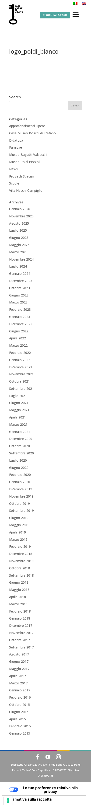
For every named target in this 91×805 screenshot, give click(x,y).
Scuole (14, 183)
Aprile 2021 (17, 417)
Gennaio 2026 (19, 209)
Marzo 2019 (18, 539)
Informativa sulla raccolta (29, 799)
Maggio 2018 (19, 589)
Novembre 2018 (21, 561)
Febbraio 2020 (20, 474)
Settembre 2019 (21, 510)
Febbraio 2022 (20, 352)
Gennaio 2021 (19, 431)
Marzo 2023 (18, 302)
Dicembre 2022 (20, 324)
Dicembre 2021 (20, 367)
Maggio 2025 (19, 245)
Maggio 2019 (19, 525)
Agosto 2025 (19, 223)
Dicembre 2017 (20, 625)
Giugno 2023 (18, 295)
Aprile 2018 (17, 597)
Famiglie (15, 147)
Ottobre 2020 (19, 446)
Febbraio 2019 (20, 546)
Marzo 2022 (18, 345)
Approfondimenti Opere (27, 126)
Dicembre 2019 (20, 489)
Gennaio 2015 (19, 733)
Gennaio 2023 (19, 316)
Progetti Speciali (21, 176)
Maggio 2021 (19, 410)
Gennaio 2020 (19, 482)
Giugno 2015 (18, 712)
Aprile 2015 (17, 719)
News (13, 169)
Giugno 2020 (18, 467)
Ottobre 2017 (19, 640)
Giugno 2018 (18, 582)
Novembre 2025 (21, 216)
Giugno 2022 (18, 331)
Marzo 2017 (18, 683)
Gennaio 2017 (19, 690)
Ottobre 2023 (19, 288)
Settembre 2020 (21, 453)
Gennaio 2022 (19, 360)
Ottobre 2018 (19, 568)
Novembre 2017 (21, 633)
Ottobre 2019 (19, 503)
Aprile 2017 (17, 676)
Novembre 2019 (21, 496)
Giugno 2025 (18, 237)
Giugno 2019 (18, 518)
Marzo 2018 (18, 604)
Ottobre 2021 (19, 381)
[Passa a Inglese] (84, 3)
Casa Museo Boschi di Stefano (32, 133)
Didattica (16, 140)
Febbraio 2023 (20, 309)
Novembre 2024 (21, 259)
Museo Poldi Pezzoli (24, 162)
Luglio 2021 (18, 396)
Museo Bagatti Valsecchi (28, 154)
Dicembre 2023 (20, 281)
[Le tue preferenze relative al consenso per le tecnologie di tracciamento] (8, 800)
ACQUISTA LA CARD (55, 15)
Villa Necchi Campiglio (25, 190)
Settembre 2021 (21, 388)
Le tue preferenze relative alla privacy (50, 789)
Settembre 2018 (21, 575)
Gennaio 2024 (19, 273)
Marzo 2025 (18, 252)
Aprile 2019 (17, 532)
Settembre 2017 (21, 647)
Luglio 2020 (18, 460)
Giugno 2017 (18, 661)
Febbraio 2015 (20, 726)
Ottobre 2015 (19, 704)
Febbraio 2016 (20, 697)
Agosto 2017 (19, 654)
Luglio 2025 (18, 230)
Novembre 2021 (21, 374)
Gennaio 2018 (19, 618)
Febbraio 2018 (20, 611)
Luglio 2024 (18, 266)
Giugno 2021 (18, 403)
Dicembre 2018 (20, 553)
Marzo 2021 (18, 424)
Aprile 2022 (17, 338)
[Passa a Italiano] (75, 3)
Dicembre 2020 (20, 438)
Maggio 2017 (19, 668)
